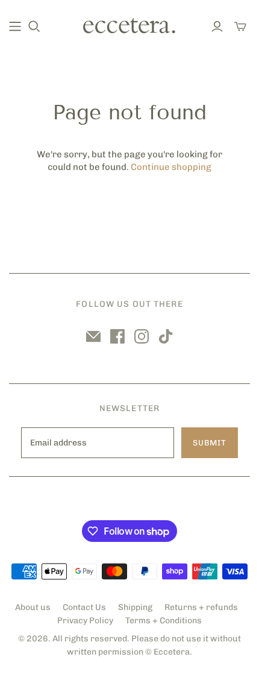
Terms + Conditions (163, 620)
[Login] (217, 26)
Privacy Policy (85, 620)
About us (33, 607)
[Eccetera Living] (129, 24)
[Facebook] (117, 336)
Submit (209, 442)
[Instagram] (141, 336)
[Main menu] (15, 26)
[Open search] (34, 26)
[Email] (93, 336)
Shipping (135, 607)
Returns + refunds (201, 607)
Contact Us (84, 607)
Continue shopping (171, 167)
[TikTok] (165, 336)
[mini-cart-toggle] (240, 26)
